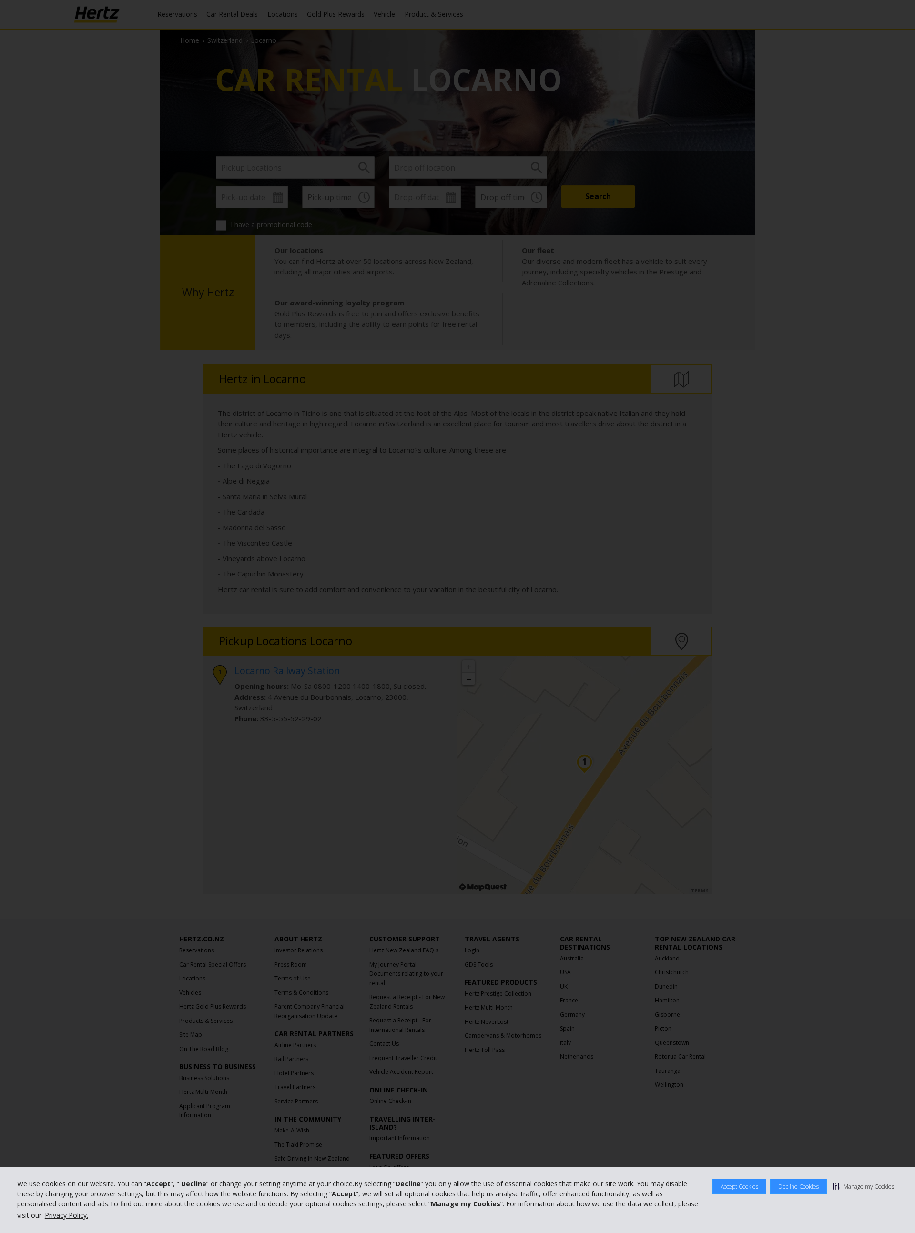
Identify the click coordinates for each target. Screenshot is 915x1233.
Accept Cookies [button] (739, 1186)
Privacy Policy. (66, 1215)
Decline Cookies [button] (798, 1186)
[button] (863, 1186)
